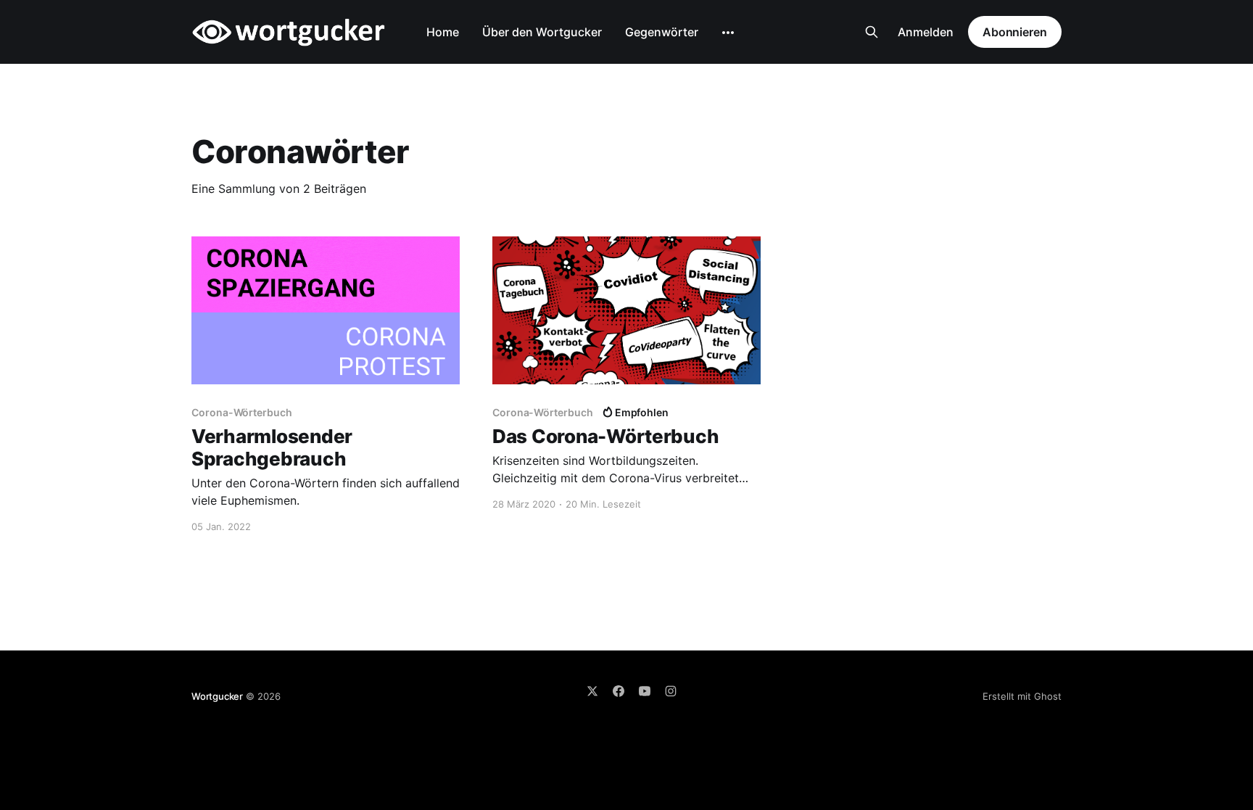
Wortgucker (217, 696)
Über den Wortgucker (542, 32)
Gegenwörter (661, 32)
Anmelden (926, 32)
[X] (592, 691)
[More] (728, 33)
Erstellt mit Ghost (1022, 696)
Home (442, 32)
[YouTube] (644, 691)
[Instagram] (671, 691)
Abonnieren (1015, 32)
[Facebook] (618, 691)
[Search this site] (871, 32)
